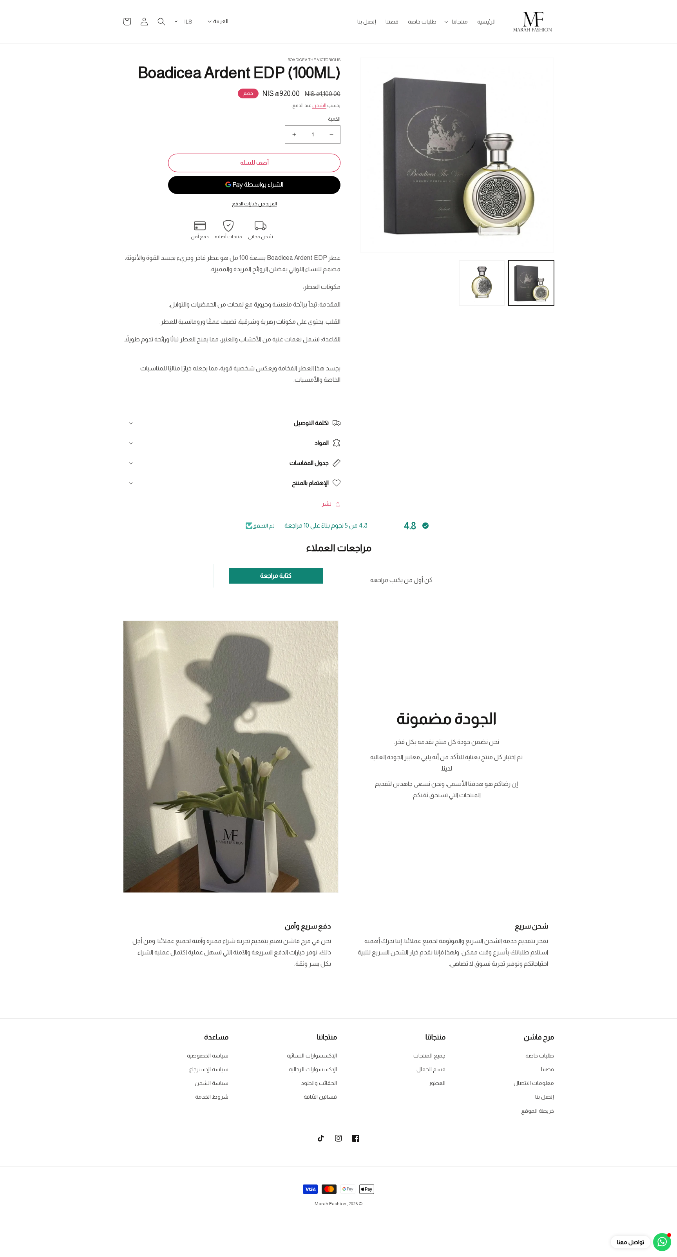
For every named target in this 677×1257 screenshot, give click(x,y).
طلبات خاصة (539, 1055)
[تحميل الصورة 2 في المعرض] (482, 283)
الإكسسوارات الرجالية (313, 1069)
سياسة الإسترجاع (208, 1069)
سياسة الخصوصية (207, 1055)
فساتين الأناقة (320, 1097)
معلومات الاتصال (534, 1083)
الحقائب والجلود (319, 1083)
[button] (456, 21)
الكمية (334, 119)
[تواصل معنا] (662, 1242)
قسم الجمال (430, 1069)
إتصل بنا (544, 1097)
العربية (220, 21)
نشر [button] (326, 504)
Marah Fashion (330, 1203)
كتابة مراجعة (275, 575)
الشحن (319, 105)
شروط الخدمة (211, 1097)
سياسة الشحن (211, 1083)
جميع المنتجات (429, 1055)
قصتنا (547, 1069)
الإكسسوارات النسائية (312, 1055)
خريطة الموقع (537, 1111)
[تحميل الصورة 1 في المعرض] (531, 283)
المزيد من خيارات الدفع (254, 204)
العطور (437, 1083)
